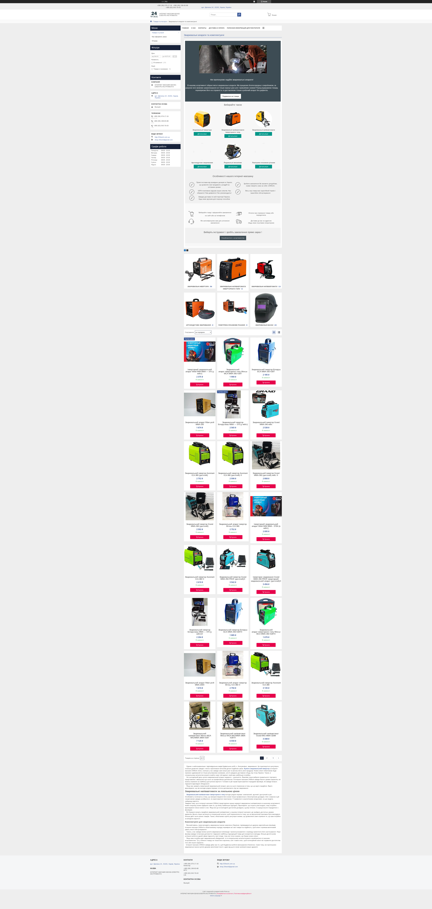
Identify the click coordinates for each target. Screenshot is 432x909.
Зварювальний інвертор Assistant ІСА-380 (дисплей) (199, 474)
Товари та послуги (160, 21)
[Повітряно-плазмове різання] (233, 308)
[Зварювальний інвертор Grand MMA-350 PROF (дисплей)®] (233, 559)
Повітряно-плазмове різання (231, 325)
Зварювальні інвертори (198, 286)
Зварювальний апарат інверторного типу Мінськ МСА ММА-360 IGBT (232, 372)
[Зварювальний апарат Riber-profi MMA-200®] (199, 665)
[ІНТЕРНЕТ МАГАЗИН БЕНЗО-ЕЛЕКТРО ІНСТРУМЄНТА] (154, 14)
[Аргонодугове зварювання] (199, 308)
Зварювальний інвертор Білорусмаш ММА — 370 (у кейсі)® (200, 632)
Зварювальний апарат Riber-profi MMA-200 (199, 423)
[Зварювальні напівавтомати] (266, 269)
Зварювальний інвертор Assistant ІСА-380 (266, 684)
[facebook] (185, 251)
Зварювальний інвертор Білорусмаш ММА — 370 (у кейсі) (233, 423)
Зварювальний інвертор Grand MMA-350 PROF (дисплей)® (232, 578)
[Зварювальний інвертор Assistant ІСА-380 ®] (199, 559)
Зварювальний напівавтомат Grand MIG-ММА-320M (266, 735)
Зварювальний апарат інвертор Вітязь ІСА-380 (233, 525)
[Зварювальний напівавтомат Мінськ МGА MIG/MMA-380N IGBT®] (233, 716)
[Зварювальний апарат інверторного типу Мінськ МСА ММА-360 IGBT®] (266, 612)
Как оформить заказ (159, 37)
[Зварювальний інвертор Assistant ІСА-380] (266, 665)
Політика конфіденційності (242, 893)
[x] (187, 251)
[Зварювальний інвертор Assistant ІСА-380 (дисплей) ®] (233, 455)
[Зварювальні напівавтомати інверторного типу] (233, 269)
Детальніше (202, 134)
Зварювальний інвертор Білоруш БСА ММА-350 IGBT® (232, 631)
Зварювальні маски (264, 325)
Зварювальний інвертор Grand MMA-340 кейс (266, 423)
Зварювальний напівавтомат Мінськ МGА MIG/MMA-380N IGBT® (232, 736)
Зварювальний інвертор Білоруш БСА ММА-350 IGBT (266, 371)
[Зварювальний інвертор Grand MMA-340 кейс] (266, 404)
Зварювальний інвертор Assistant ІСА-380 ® (199, 578)
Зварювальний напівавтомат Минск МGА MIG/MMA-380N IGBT (199, 736)
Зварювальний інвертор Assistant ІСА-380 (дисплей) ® (233, 474)
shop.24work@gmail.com (164, 140)
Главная (185, 28)
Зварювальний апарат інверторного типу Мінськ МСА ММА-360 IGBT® (266, 632)
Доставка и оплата (216, 28)
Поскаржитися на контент (225, 893)
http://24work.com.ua (162, 137)
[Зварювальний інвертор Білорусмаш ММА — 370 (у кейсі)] (233, 404)
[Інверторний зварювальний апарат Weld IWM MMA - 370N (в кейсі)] (266, 506)
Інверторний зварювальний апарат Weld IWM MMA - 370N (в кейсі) (266, 526)
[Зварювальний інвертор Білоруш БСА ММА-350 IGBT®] (233, 612)
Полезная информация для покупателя (243, 28)
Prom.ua (226, 891)
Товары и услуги (158, 33)
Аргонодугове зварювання (198, 325)
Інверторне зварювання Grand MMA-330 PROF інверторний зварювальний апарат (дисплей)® (266, 579)
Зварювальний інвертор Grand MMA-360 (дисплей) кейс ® (266, 474)
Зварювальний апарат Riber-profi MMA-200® (199, 684)
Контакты (202, 28)
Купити (200, 384)
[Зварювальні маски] (266, 308)
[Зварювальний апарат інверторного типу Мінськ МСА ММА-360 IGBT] (233, 352)
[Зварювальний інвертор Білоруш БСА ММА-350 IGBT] (266, 352)
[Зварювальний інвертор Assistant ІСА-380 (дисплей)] (199, 455)
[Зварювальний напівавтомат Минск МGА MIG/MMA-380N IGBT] (199, 716)
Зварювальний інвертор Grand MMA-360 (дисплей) (199, 525)
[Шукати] (239, 15)
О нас (193, 28)
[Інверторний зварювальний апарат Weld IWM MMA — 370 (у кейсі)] (199, 352)
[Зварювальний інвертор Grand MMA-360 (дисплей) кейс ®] (266, 455)
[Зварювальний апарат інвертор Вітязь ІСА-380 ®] (233, 665)
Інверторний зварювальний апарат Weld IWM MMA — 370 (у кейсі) (200, 372)
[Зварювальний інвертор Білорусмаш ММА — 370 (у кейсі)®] (199, 612)
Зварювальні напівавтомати (264, 286)
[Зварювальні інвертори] (199, 269)
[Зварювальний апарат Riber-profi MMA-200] (199, 404)
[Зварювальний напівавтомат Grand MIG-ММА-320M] (266, 716)
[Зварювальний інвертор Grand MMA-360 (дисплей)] (199, 506)
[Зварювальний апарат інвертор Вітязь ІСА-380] (233, 506)
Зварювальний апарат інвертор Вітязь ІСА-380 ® (233, 684)
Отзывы (155, 41)
